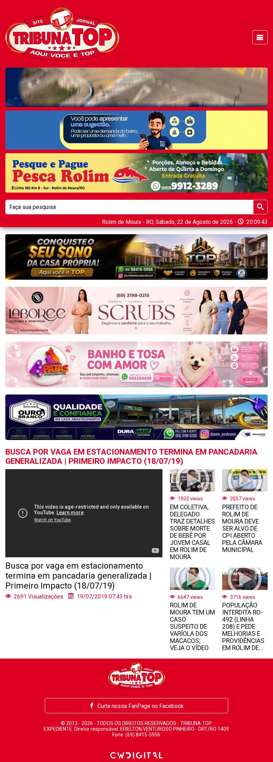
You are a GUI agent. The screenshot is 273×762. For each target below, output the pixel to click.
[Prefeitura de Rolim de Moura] (136, 87)
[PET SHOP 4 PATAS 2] (136, 364)
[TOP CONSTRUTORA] (136, 257)
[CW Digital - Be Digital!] (136, 755)
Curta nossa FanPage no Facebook (140, 706)
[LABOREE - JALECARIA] (136, 310)
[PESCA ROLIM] (136, 173)
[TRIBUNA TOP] (62, 33)
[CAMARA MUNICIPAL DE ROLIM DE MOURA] (136, 130)
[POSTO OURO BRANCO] (136, 417)
